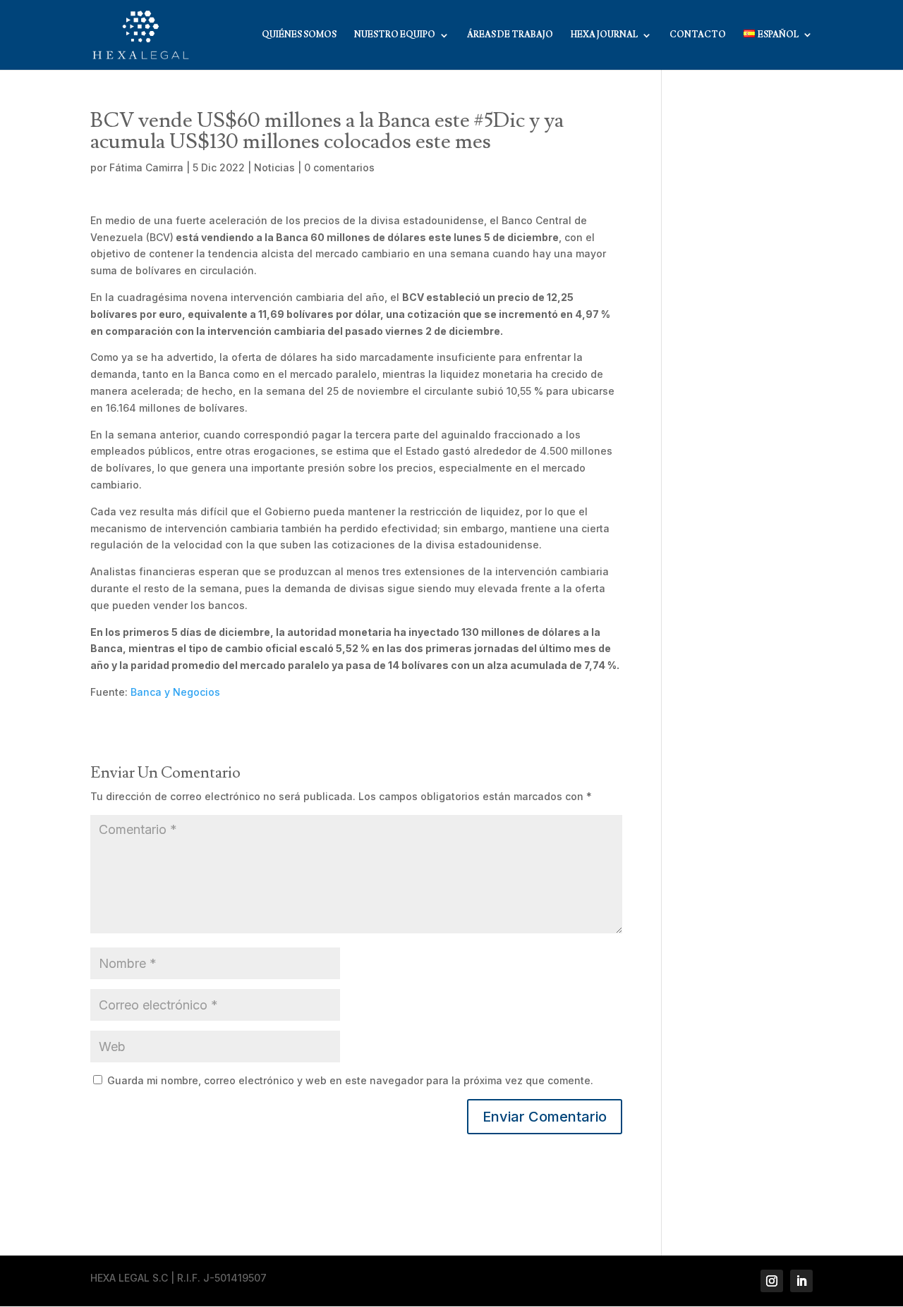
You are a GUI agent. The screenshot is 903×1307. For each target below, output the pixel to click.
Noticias (274, 167)
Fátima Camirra (146, 167)
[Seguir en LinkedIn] (801, 1281)
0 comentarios (339, 167)
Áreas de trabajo (510, 35)
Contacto (697, 35)
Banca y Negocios (175, 692)
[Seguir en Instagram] (771, 1281)
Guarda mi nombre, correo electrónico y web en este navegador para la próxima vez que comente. (350, 1080)
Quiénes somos (299, 35)
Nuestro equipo (394, 35)
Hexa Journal (604, 35)
